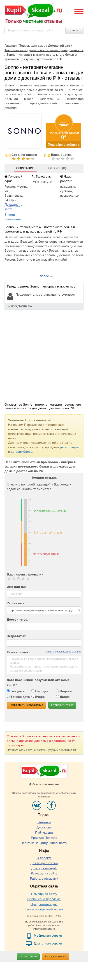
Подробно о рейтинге (64, 144)
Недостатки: (16, 636)
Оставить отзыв (28, 956)
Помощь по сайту (44, 894)
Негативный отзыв (45, 554)
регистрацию (69, 447)
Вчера (39, 696)
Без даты (17, 691)
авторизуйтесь (21, 451)
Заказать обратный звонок (44, 909)
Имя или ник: (17, 587)
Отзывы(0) (57, 168)
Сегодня (41, 691)
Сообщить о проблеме (44, 899)
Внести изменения (13, 217)
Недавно (66, 691)
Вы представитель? (55, 956)
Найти (74, 30)
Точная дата (20, 696)
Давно (64, 696)
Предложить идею (44, 904)
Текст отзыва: (18, 652)
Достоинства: (18, 619)
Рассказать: (16, 603)
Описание (25, 168)
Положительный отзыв (49, 511)
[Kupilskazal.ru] (34, 13)
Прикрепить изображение (26, 705)
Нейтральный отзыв (47, 532)
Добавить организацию (44, 784)
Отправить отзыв (62, 705)
